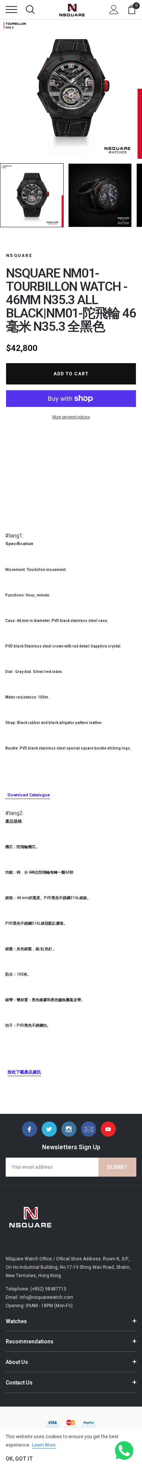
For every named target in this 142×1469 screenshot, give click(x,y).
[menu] (11, 9)
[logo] (72, 9)
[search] (30, 9)
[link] (29, 1129)
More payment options (71, 417)
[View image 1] (32, 195)
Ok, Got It (19, 1459)
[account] (114, 9)
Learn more (44, 1445)
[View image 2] (100, 195)
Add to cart (71, 373)
